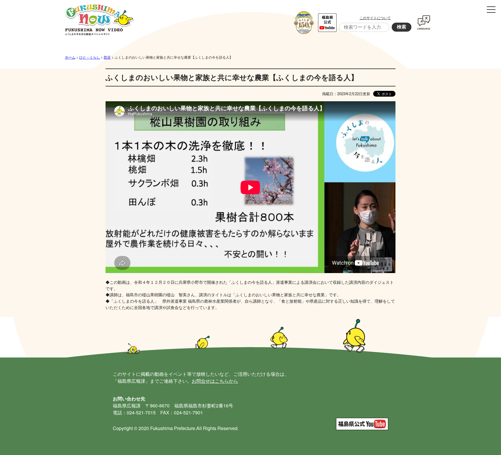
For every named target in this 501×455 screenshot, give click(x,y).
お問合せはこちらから (215, 381)
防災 (107, 57)
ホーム (70, 57)
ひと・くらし (89, 57)
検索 (401, 26)
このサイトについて (375, 17)
